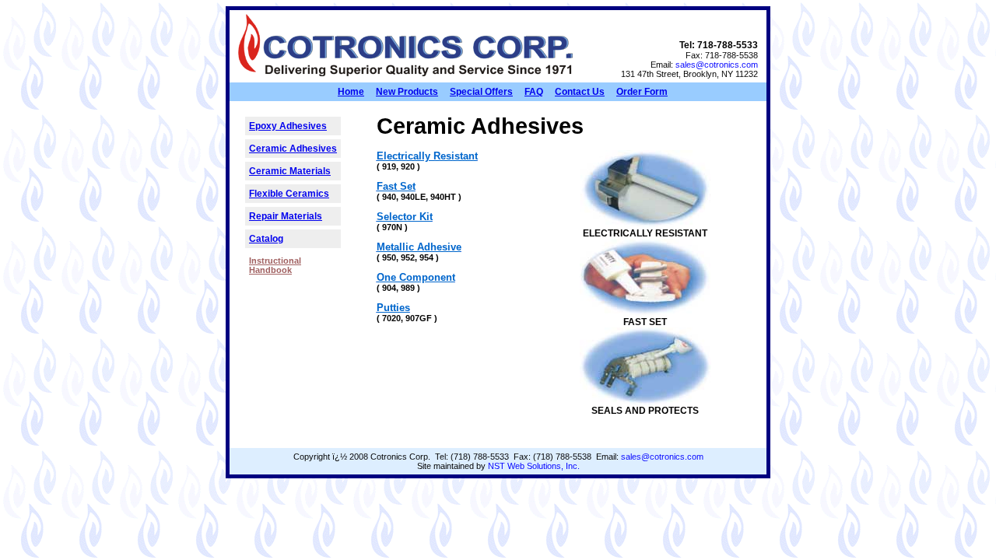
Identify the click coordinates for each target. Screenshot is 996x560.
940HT (443, 196)
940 (389, 196)
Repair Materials (285, 216)
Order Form (642, 91)
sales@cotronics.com (716, 64)
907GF (418, 318)
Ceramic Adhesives (293, 148)
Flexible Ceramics (289, 193)
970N (392, 227)
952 (408, 257)
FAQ (533, 91)
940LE (413, 196)
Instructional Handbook (275, 265)
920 (408, 166)
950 (389, 257)
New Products (407, 91)
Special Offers (481, 91)
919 (389, 166)
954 (426, 257)
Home (351, 91)
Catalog (266, 238)
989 (408, 287)
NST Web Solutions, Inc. (534, 466)
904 (389, 287)
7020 (391, 318)
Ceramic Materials (290, 171)
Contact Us (580, 91)
